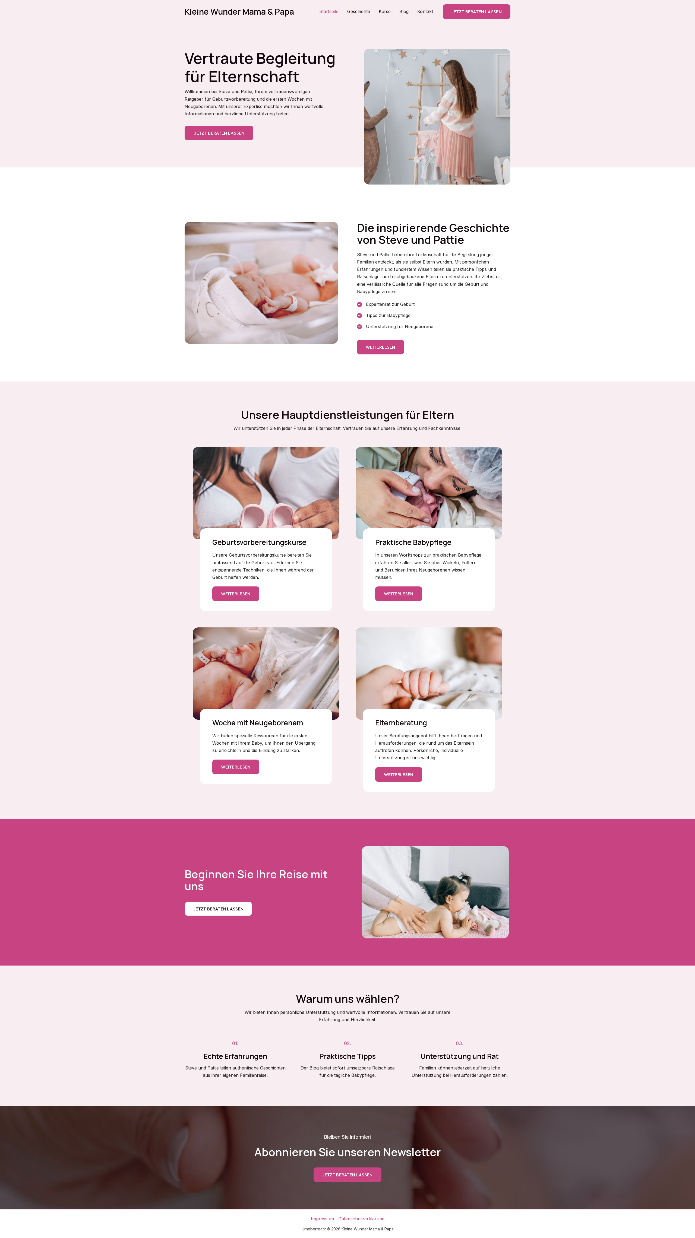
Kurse (385, 11)
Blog (404, 11)
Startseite (329, 11)
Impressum (322, 1218)
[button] (476, 11)
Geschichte (358, 11)
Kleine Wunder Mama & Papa (239, 11)
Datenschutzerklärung (361, 1218)
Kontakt (425, 11)
